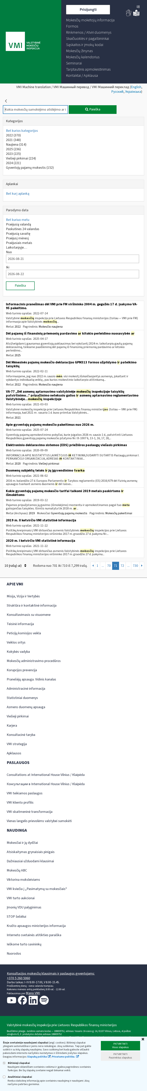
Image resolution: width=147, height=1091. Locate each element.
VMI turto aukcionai (21, 898)
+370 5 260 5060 (18, 978)
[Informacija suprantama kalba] (136, 15)
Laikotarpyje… (16, 247)
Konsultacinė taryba (21, 734)
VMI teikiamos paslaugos (24, 793)
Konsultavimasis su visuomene (29, 614)
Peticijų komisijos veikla (24, 633)
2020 (18, 464)
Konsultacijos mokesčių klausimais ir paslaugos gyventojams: (51, 973)
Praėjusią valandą (18, 224)
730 (135, 565)
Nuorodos (14, 953)
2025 (13, 149)
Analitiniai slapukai (19, 1077)
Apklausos (14, 753)
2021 (13, 140)
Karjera (12, 725)
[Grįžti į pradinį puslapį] (6, 101)
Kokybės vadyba (18, 651)
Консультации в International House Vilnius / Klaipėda (46, 784)
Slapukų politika (37, 1057)
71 (115, 565)
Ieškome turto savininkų (24, 944)
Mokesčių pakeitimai (118, 513)
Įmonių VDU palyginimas (24, 907)
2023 (13, 153)
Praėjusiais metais (19, 242)
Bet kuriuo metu (17, 219)
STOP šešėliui (16, 916)
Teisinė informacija (20, 624)
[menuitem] (90, 20)
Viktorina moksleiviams (23, 879)
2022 (13, 135)
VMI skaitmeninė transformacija (29, 811)
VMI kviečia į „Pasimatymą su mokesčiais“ (37, 888)
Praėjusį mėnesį (17, 238)
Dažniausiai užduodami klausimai (30, 861)
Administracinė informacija (26, 688)
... (103, 565)
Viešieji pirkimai (21, 158)
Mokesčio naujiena (51, 327)
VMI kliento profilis (20, 802)
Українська (133, 91)
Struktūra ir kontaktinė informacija (31, 605)
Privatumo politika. (63, 1057)
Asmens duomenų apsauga (26, 707)
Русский (117, 91)
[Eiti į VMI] (23, 42)
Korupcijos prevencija (22, 670)
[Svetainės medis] (138, 7)
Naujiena (16, 144)
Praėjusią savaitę (18, 233)
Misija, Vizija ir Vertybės (23, 596)
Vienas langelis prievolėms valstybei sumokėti (39, 821)
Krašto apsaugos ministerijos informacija (36, 925)
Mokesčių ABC (17, 870)
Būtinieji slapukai (18, 1063)
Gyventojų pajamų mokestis (30, 167)
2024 (13, 163)
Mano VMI (33, 993)
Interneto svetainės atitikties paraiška (34, 935)
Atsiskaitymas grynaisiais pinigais (31, 852)
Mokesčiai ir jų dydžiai (22, 842)
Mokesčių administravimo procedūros (34, 661)
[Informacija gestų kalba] (129, 15)
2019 (32, 513)
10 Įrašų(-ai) (13, 565)
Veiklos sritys (16, 642)
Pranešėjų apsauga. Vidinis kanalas (31, 679)
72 (122, 565)
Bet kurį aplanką (17, 193)
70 (109, 565)
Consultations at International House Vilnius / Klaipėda (46, 774)
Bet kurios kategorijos (22, 130)
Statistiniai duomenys (22, 697)
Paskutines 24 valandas (22, 229)
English (136, 87)
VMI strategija (17, 744)
